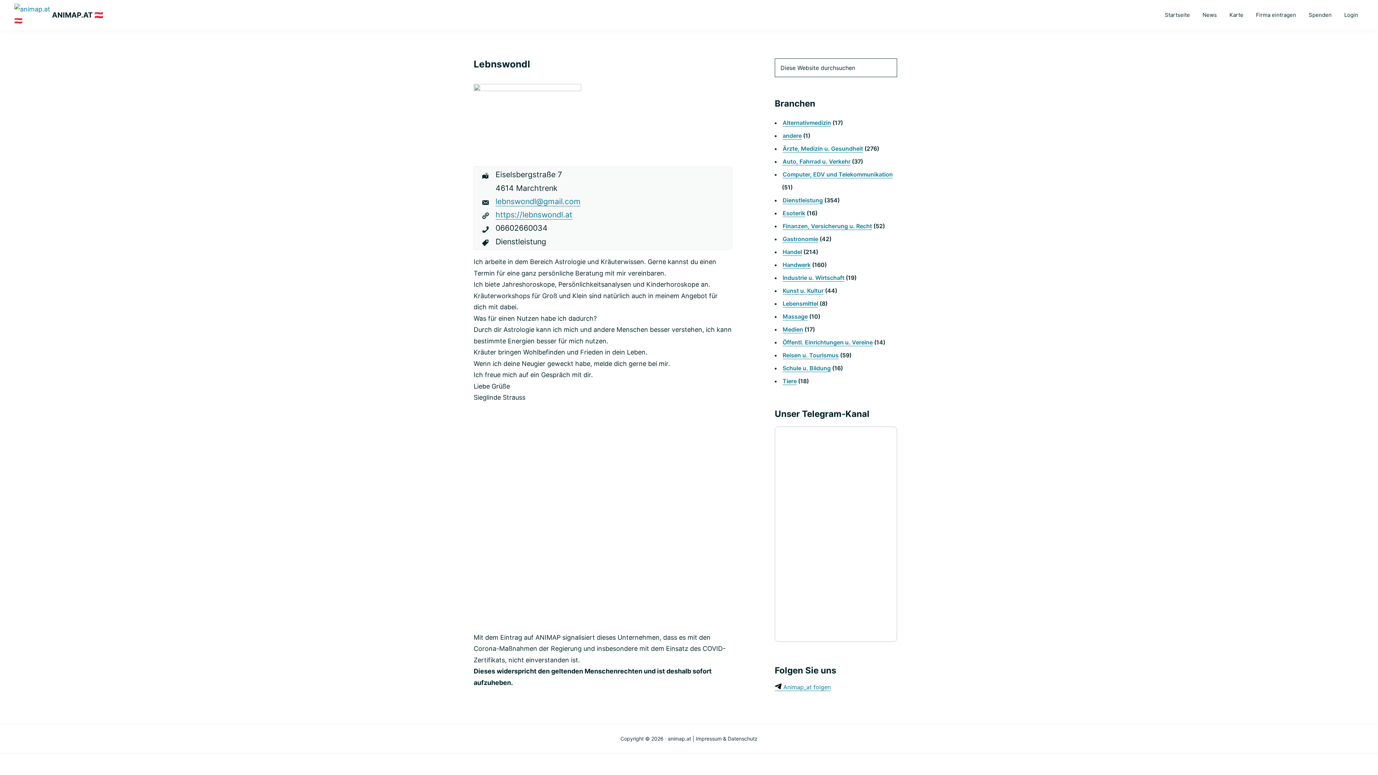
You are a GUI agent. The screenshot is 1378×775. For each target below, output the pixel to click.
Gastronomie (800, 239)
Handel (792, 251)
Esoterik (794, 213)
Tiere (790, 381)
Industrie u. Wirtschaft (813, 277)
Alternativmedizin (807, 122)
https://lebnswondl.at (534, 214)
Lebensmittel (800, 303)
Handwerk (797, 264)
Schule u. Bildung (807, 368)
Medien (793, 329)
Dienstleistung (803, 200)
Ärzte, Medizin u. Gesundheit (823, 148)
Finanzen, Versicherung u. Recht (827, 226)
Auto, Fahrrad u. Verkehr (816, 161)
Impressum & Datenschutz (727, 739)
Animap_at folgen (806, 687)
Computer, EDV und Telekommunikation (838, 174)
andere (792, 135)
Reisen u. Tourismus (811, 355)
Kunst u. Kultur (803, 290)
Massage (795, 316)
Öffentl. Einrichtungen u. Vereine (828, 342)
